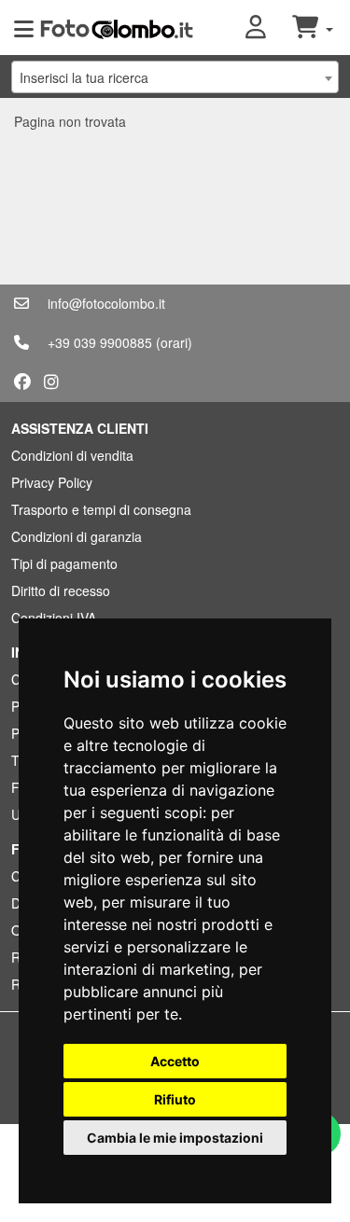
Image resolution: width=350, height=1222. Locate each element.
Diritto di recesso (60, 590)
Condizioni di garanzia (76, 536)
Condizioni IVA (53, 617)
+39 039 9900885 (100, 342)
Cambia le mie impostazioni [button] (175, 1138)
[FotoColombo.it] (116, 28)
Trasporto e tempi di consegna (101, 509)
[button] (268, 28)
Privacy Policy (51, 482)
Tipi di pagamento (64, 563)
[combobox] (175, 77)
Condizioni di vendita (72, 455)
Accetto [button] (175, 1061)
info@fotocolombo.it (106, 303)
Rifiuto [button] (175, 1099)
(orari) (174, 342)
